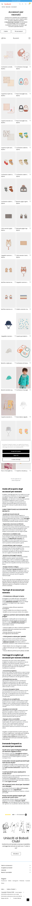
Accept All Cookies (16, 451)
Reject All (16, 455)
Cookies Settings (16, 459)
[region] (16, 452)
